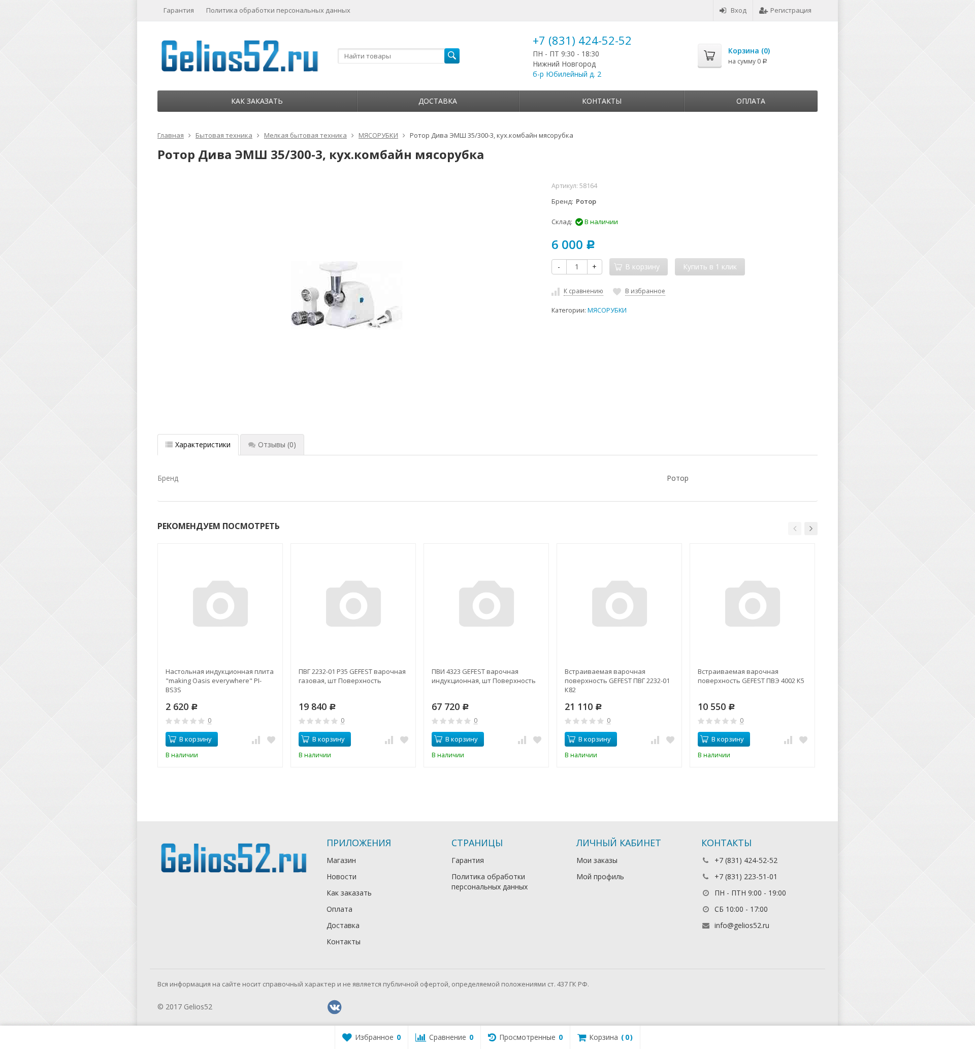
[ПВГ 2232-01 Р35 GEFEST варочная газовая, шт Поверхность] (353, 606)
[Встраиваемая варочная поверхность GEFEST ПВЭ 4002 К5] (752, 606)
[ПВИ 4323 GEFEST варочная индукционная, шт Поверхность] (486, 606)
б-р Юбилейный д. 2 (567, 74)
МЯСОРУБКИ (607, 310)
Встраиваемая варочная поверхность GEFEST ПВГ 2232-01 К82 (617, 680)
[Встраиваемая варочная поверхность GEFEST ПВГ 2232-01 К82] (619, 606)
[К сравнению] (256, 739)
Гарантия (179, 10)
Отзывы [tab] (277, 444)
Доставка (437, 101)
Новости (341, 876)
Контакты (602, 101)
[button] (794, 528)
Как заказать (257, 101)
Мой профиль (600, 876)
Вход (738, 10)
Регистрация (790, 10)
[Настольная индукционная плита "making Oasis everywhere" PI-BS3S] (220, 606)
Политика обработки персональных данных (278, 10)
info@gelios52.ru (741, 925)
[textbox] (399, 56)
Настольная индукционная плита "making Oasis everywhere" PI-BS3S (220, 680)
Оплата (750, 101)
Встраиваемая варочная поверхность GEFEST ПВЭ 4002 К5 (751, 676)
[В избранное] (271, 739)
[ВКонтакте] (335, 1007)
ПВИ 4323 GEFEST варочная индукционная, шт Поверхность (484, 676)
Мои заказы (597, 860)
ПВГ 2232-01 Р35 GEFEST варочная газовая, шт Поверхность (352, 676)
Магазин (341, 860)
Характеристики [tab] (203, 444)
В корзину (195, 739)
